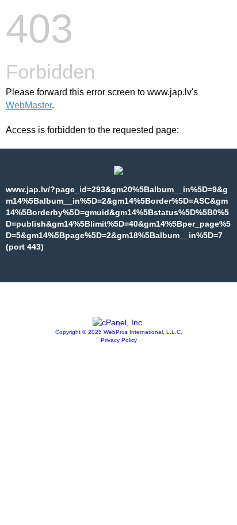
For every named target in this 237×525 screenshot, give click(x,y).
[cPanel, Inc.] (118, 322)
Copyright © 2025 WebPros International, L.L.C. (118, 332)
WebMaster (29, 105)
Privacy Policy (119, 340)
